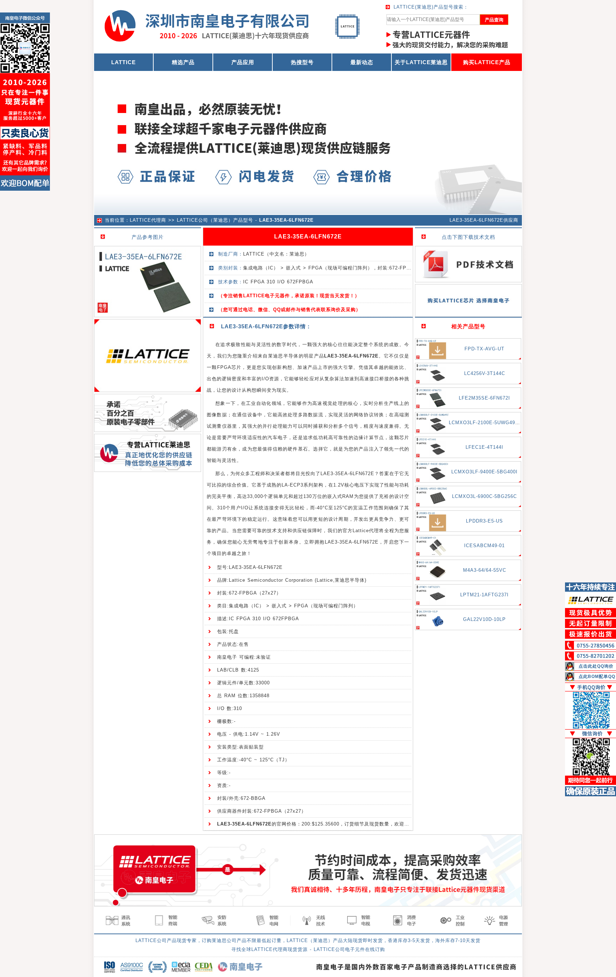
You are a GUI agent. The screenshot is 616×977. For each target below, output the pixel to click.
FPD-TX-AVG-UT (484, 348)
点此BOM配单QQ (597, 676)
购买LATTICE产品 (486, 62)
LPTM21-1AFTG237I (484, 594)
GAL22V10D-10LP (484, 619)
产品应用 (242, 62)
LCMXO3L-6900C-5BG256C (484, 496)
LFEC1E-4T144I (484, 447)
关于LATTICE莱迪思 (421, 62)
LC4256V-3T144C (484, 373)
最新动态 (361, 62)
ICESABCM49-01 (484, 545)
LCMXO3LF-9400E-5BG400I (484, 471)
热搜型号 (302, 62)
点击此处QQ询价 (596, 666)
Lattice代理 (366, 530)
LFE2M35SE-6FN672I (484, 398)
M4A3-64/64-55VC (484, 570)
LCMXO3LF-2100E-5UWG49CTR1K (490, 422)
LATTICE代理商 (148, 220)
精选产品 (183, 62)
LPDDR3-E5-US (484, 521)
